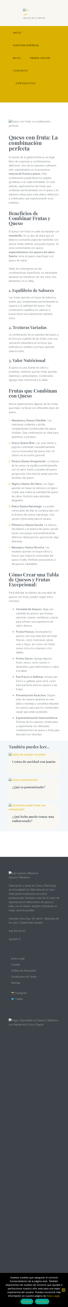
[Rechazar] (63, 1290)
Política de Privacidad (23, 970)
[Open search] (55, 96)
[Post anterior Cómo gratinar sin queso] (21, 124)
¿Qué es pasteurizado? (28, 787)
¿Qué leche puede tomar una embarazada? (33, 818)
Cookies (15, 964)
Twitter (19, 999)
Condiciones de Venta (23, 977)
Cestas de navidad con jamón (33, 761)
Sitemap (15, 983)
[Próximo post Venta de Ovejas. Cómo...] (46, 124)
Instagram (21, 993)
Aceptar (27, 1301)
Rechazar (42, 1301)
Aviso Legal (17, 958)
